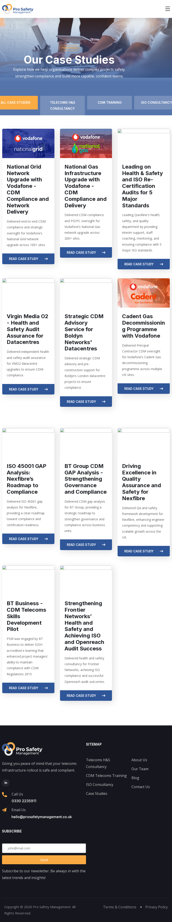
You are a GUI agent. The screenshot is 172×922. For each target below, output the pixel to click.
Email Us (18, 809)
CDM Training (110, 102)
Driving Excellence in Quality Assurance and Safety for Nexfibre (141, 482)
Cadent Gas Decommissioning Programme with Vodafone (143, 326)
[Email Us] (4, 810)
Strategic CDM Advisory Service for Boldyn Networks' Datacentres (83, 332)
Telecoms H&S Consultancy (62, 105)
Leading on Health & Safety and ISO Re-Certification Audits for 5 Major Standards (142, 186)
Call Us (17, 794)
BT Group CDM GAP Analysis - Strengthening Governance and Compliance (85, 479)
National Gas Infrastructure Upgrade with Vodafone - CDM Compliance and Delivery (85, 186)
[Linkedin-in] (6, 783)
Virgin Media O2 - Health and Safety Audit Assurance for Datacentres (27, 329)
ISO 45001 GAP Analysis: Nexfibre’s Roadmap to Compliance (26, 479)
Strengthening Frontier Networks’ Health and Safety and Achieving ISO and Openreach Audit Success (84, 626)
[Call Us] (4, 794)
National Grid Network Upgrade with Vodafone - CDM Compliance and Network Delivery (28, 189)
